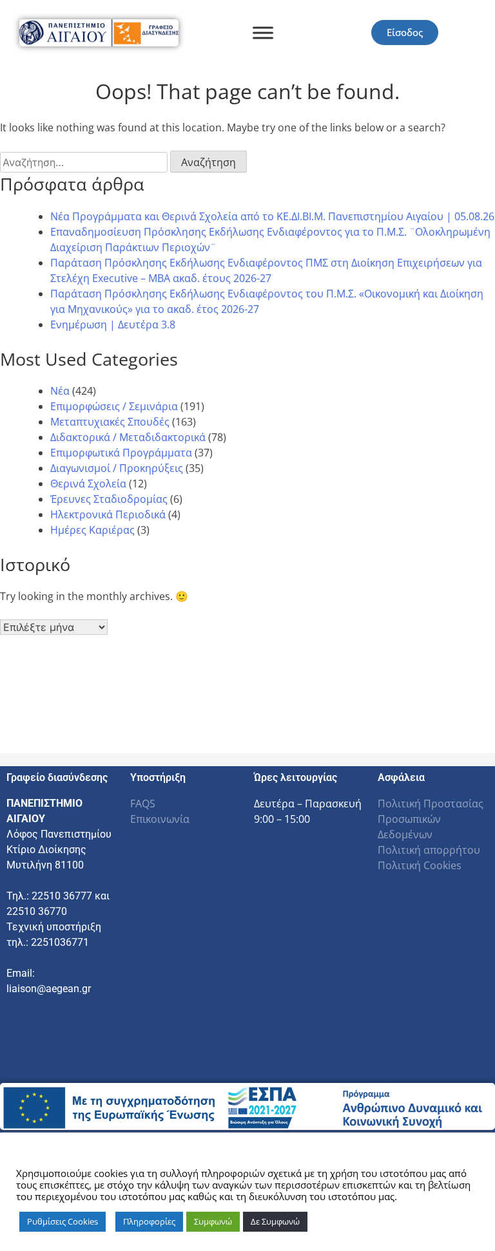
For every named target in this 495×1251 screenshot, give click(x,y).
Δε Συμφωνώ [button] (275, 1221)
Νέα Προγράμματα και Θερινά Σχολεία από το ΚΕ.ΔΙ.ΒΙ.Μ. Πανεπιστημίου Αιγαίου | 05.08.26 (272, 216)
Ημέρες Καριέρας (92, 530)
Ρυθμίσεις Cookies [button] (62, 1221)
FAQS (142, 803)
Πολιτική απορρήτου (429, 850)
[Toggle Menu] (263, 32)
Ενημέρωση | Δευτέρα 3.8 (112, 324)
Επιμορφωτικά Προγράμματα (121, 453)
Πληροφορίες (149, 1221)
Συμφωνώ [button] (213, 1221)
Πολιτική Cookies (419, 865)
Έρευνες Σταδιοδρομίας (109, 499)
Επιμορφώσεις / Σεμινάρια (114, 406)
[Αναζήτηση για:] (85, 162)
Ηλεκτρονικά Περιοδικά (108, 514)
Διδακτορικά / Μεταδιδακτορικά (128, 437)
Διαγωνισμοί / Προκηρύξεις (116, 468)
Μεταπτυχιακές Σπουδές (110, 422)
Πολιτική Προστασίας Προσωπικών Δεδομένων (430, 819)
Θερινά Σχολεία (88, 483)
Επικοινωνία (159, 819)
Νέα (60, 391)
